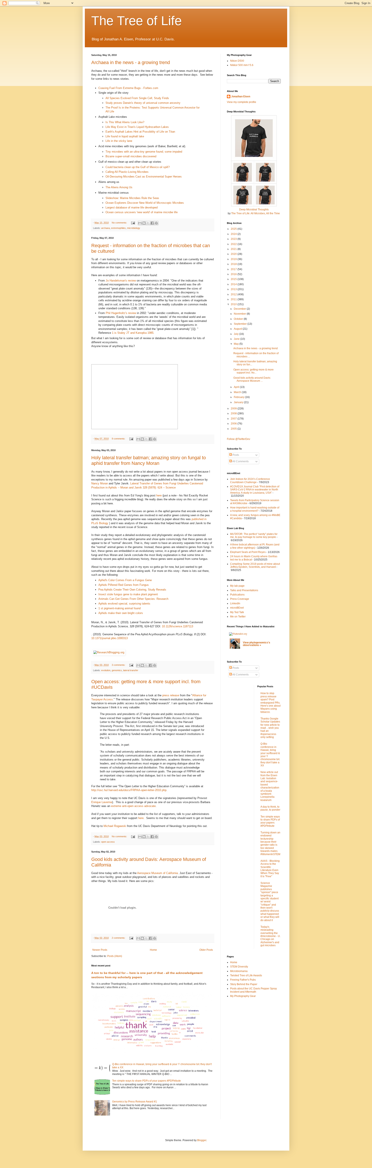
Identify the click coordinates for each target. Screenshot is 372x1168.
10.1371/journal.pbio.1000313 (109, 638)
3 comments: (119, 665)
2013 (234, 289)
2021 (234, 249)
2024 (234, 234)
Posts (235, 454)
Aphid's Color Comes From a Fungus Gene (125, 580)
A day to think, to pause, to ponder (270, 808)
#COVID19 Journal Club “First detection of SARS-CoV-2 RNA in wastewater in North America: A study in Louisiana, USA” (254, 489)
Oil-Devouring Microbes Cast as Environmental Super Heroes (143, 176)
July (236, 333)
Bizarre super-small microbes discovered (130, 156)
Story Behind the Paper (243, 984)
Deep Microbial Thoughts (254, 209)
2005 (234, 428)
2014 (234, 284)
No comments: (120, 222)
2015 (234, 279)
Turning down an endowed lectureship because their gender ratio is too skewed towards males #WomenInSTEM (270, 843)
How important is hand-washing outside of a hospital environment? (254, 509)
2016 (234, 274)
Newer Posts (99, 949)
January (239, 402)
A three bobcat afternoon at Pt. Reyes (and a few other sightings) (254, 546)
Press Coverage (239, 598)
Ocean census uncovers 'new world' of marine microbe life (141, 212)
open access (108, 841)
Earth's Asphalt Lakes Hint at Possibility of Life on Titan (140, 131)
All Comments (240, 461)
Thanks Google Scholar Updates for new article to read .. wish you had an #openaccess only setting (270, 728)
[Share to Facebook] (152, 223)
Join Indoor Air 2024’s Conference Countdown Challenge (250, 481)
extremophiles (118, 228)
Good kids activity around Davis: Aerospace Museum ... (252, 379)
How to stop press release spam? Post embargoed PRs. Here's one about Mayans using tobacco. (270, 702)
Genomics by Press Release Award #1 (134, 1101)
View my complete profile (241, 102)
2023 (234, 238)
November (240, 313)
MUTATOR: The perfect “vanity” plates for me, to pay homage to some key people (253, 536)
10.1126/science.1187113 (177, 626)
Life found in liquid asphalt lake (124, 136)
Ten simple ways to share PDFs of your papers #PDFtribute (146, 1080)
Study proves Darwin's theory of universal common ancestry (142, 102)
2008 (234, 413)
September (240, 323)
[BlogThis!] (144, 223)
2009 (234, 408)
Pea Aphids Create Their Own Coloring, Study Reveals (132, 589)
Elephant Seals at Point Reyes (248, 552)
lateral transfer (130, 670)
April (237, 387)
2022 (234, 244)
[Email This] (140, 223)
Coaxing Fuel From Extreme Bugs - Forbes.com (128, 88)
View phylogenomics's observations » (256, 644)
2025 (234, 228)
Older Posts (206, 949)
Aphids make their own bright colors (120, 613)
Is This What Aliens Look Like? (124, 122)
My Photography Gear (243, 996)
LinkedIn (235, 603)
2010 (234, 304)
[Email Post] (133, 222)
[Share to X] (148, 223)
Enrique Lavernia (101, 802)
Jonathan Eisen (240, 96)
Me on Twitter (238, 616)
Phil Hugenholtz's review (121, 313)
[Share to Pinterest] (156, 223)
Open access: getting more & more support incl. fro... (253, 371)
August (238, 328)
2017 (234, 269)
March (238, 392)
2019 (234, 259)
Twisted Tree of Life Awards (246, 975)
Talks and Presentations (244, 590)
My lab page (237, 585)
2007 (234, 418)
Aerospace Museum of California (157, 873)
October (239, 318)
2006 (234, 423)
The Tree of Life (136, 21)
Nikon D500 (237, 60)
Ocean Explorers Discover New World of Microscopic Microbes (144, 202)
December (240, 308)
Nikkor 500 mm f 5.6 (241, 65)
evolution (105, 670)
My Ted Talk (237, 612)
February (239, 397)
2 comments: (119, 938)
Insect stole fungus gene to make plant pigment (128, 594)
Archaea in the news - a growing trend (130, 62)
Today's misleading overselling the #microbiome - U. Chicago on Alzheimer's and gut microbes (270, 936)
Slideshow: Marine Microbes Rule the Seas (132, 198)
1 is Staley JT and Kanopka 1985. (133, 332)
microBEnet (237, 607)
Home (153, 949)
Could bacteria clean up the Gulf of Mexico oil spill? (137, 167)
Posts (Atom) (114, 956)
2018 (234, 264)
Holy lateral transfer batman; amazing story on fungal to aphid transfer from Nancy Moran (148, 460)
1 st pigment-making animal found (119, 608)
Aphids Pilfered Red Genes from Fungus (123, 584)
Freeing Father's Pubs (243, 979)
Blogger (201, 1140)
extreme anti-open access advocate (133, 806)
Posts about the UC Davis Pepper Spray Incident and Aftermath (253, 990)
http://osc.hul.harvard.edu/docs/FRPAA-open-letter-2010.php (128, 790)
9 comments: (119, 438)
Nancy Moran (99, 483)
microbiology (133, 228)
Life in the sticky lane (118, 140)
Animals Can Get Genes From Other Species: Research (133, 598)
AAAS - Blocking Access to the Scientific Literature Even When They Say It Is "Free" (270, 868)
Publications (237, 594)
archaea (105, 228)
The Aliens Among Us (118, 187)
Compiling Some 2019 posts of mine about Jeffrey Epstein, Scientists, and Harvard (255, 565)
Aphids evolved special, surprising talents (124, 603)
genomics (117, 670)
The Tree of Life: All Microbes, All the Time (255, 213)
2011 (234, 299)
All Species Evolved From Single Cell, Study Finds (137, 98)
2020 (234, 254)
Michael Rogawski (115, 826)
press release (170, 695)
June (237, 338)
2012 (234, 294)
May (236, 343)
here (159, 495)
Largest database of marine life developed (131, 207)
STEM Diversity (239, 966)
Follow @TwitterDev (238, 439)
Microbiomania (239, 971)
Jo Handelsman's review (121, 280)
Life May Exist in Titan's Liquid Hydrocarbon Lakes (137, 127)
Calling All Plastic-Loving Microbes (127, 171)
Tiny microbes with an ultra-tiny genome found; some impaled (143, 151)
